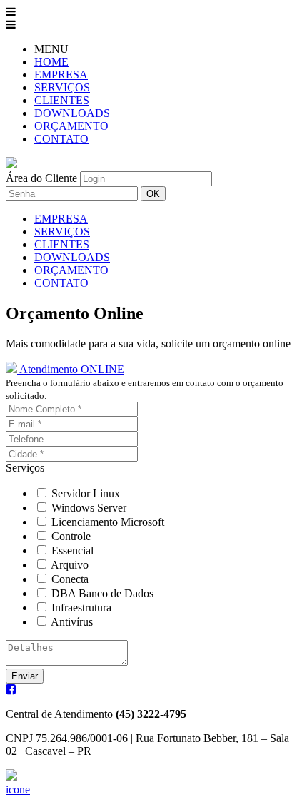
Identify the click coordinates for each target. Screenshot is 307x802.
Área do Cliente (41, 178)
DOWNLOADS (72, 113)
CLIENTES (61, 100)
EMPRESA (61, 74)
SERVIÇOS (62, 87)
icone (18, 789)
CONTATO (61, 139)
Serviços (25, 468)
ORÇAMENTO (71, 126)
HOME (51, 62)
